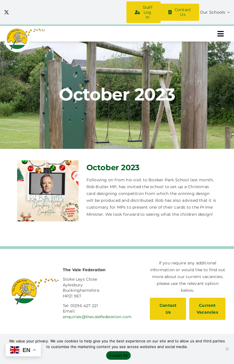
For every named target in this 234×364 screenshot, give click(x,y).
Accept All (118, 355)
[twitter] (6, 12)
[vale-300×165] (24, 30)
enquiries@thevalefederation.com (97, 316)
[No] (227, 349)
